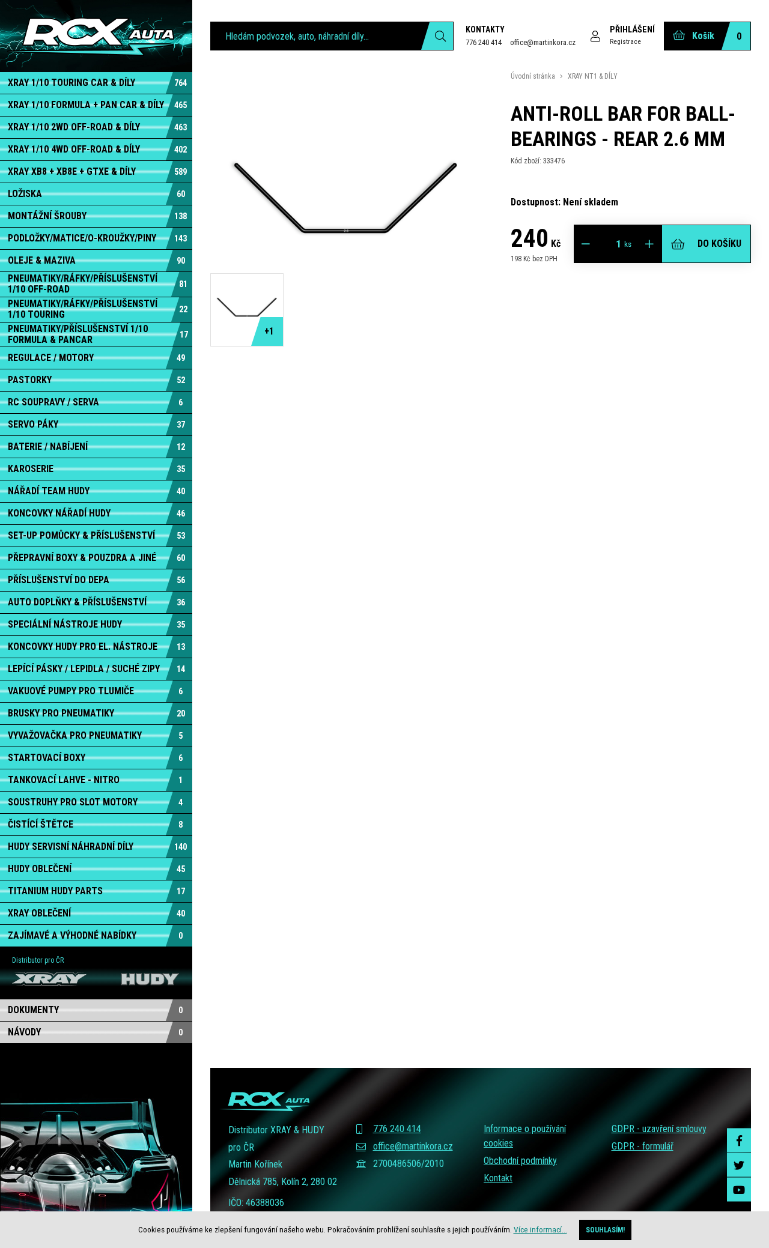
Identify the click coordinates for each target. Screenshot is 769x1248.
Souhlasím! (605, 1230)
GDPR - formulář (642, 1146)
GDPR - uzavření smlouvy (659, 1128)
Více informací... (540, 1229)
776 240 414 (484, 42)
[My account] (437, 36)
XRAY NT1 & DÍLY (593, 76)
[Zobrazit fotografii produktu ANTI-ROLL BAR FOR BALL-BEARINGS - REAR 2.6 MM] (345, 339)
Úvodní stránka (533, 76)
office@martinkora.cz (543, 42)
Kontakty (485, 29)
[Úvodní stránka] (96, 36)
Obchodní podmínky (520, 1160)
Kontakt (498, 1178)
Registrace (625, 41)
